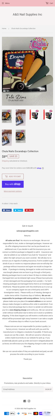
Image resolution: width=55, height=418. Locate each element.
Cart (51, 3)
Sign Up (48, 389)
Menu (7, 3)
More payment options (13, 191)
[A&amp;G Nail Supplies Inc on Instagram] (29, 401)
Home (4, 28)
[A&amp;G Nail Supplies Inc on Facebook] (24, 401)
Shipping (5, 161)
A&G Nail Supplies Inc (27, 14)
